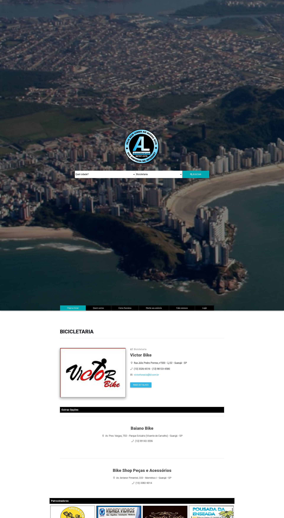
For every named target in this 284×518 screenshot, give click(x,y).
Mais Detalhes (141, 385)
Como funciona (124, 307)
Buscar (196, 174)
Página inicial (75, 307)
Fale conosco (182, 307)
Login (204, 307)
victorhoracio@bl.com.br (146, 374)
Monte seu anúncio (154, 307)
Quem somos (98, 307)
